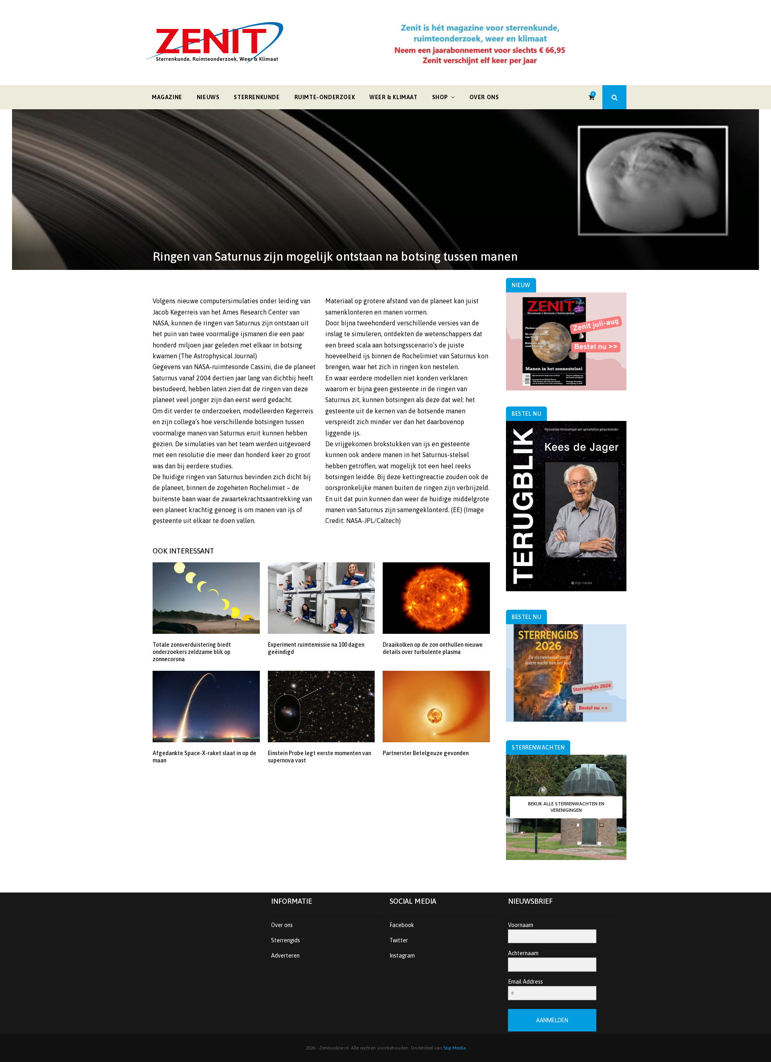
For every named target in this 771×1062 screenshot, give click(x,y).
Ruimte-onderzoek (324, 97)
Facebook (402, 925)
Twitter (399, 940)
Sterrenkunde (256, 97)
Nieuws (208, 97)
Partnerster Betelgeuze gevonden (426, 753)
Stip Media (454, 1048)
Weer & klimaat (393, 97)
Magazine (167, 97)
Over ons (484, 97)
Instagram (402, 955)
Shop (440, 97)
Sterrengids (285, 940)
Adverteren (285, 955)
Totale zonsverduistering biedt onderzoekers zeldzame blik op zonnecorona (192, 651)
